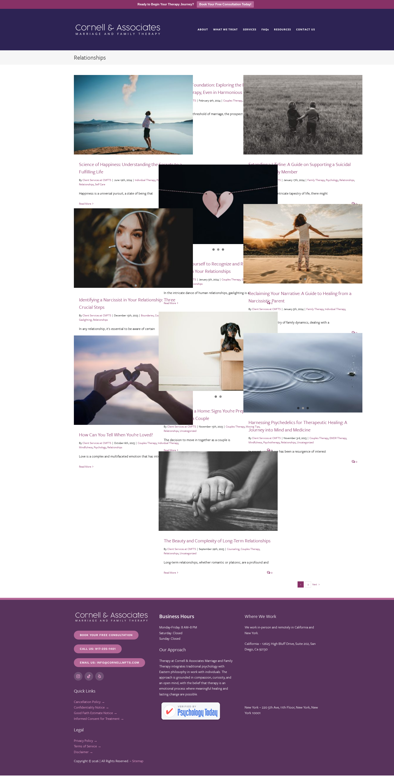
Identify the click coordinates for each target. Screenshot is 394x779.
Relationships (86, 184)
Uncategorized (305, 442)
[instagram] (78, 676)
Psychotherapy (271, 442)
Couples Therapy (232, 100)
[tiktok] (89, 676)
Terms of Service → (87, 746)
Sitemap (137, 760)
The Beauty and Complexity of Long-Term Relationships (217, 540)
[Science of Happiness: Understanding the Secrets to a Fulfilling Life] (133, 114)
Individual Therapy (145, 180)
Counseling (233, 549)
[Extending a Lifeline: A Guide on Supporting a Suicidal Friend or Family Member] (302, 114)
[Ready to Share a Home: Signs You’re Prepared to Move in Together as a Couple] (218, 351)
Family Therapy (316, 180)
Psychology (332, 180)
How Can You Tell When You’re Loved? (116, 434)
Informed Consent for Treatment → (99, 718)
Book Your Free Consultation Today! (225, 4)
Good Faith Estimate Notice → (95, 712)
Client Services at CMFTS (96, 180)
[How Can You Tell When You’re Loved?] (133, 380)
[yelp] (99, 676)
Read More (85, 204)
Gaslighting (85, 320)
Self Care (100, 184)
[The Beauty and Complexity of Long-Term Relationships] (218, 491)
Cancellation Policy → (89, 701)
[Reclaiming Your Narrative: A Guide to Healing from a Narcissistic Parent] (302, 243)
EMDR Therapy (338, 438)
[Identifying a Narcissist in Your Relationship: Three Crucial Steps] (133, 248)
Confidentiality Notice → (91, 707)
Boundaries (147, 315)
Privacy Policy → (85, 740)
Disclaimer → (83, 751)
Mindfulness (255, 442)
